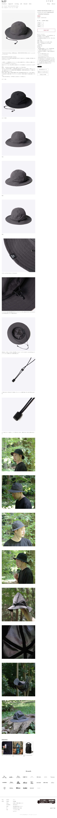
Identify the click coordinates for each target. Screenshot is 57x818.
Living (17, 3)
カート (14, 799)
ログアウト (15, 811)
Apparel (10, 3)
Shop (48, 3)
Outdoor (4, 3)
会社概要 (14, 801)
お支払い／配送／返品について (18, 803)
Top (2, 7)
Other (7, 806)
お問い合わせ (15, 804)
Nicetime (25, 814)
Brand (25, 3)
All (21, 3)
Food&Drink (8, 804)
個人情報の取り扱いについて (17, 806)
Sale (30, 3)
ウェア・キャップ (12, 7)
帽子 (17, 7)
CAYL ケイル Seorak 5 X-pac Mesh (6, 755)
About (53, 3)
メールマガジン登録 (16, 809)
